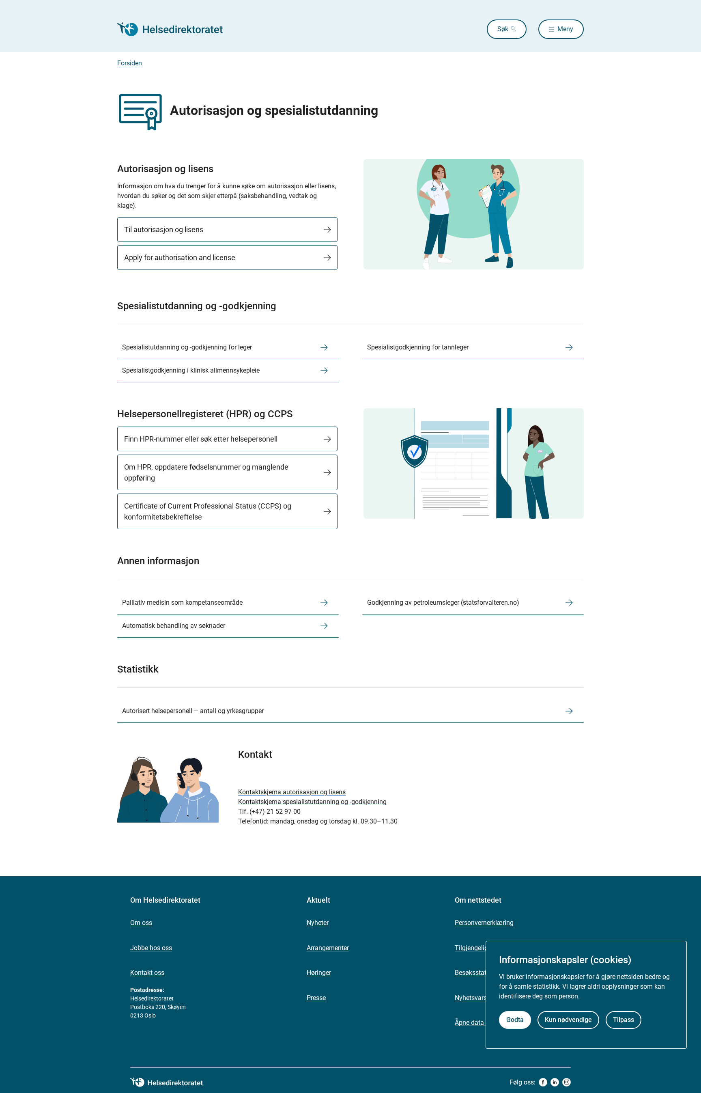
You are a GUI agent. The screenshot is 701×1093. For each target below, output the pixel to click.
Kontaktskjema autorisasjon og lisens (292, 792)
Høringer (319, 973)
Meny (565, 29)
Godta (515, 1020)
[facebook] (543, 1082)
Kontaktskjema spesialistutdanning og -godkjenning (312, 802)
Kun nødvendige (568, 1020)
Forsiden (129, 63)
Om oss (141, 923)
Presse (316, 998)
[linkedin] (554, 1082)
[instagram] (566, 1082)
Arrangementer (328, 948)
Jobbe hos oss (151, 948)
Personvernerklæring (484, 923)
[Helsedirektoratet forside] (175, 29)
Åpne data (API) (477, 1022)
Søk (502, 29)
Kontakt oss (147, 973)
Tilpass (623, 1020)
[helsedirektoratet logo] (172, 1082)
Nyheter (318, 923)
